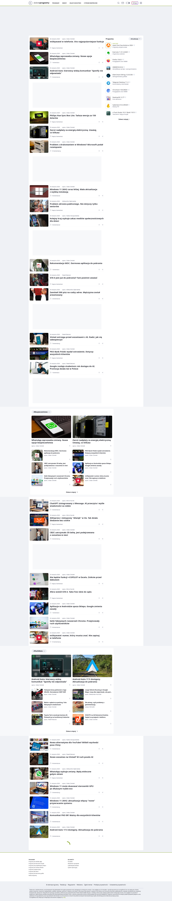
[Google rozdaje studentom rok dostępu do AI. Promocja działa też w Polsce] (39, 368)
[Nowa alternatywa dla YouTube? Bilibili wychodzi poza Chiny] (39, 744)
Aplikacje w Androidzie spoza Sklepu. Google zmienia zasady (98, 464)
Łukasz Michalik (90, 707)
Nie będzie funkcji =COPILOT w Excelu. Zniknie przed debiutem (75, 578)
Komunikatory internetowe (120, 84)
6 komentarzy (56, 539)
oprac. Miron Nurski (68, 501)
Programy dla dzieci (34, 871)
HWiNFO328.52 (118, 67)
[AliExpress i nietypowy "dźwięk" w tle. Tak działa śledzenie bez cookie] (39, 520)
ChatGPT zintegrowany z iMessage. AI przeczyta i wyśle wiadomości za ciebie (77, 504)
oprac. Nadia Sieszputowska (70, 216)
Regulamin (71, 885)
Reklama (80, 885)
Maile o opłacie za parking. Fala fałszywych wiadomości (55, 703)
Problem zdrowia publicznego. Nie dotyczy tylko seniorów (74, 205)
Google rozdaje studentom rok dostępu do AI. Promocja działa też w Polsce (72, 367)
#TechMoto (38, 651)
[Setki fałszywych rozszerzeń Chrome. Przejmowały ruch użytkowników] (37, 480)
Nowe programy (33, 875)
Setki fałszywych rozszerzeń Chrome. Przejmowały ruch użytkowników (57, 477)
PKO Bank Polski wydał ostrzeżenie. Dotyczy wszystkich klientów (71, 352)
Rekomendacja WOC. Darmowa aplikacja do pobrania (76, 263)
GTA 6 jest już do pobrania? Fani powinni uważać (73, 277)
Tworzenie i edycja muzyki (120, 114)
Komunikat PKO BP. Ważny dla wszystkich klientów (75, 815)
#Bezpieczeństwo (41, 412)
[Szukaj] (118, 3)
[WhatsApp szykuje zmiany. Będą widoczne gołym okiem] (39, 773)
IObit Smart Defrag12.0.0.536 (123, 75)
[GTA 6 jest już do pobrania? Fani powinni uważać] (39, 280)
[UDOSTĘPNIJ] (102, 48)
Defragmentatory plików (120, 76)
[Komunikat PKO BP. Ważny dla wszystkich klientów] (39, 817)
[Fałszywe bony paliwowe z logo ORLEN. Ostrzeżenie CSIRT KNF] (37, 694)
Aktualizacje (134, 39)
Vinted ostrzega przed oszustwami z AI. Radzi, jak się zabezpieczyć (76, 338)
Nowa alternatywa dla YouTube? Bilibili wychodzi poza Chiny (74, 743)
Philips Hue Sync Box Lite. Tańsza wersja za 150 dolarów (73, 116)
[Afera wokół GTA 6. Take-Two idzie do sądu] (39, 594)
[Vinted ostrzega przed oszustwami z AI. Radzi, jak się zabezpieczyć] (39, 339)
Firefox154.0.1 (117, 60)
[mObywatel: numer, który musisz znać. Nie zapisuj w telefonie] (78, 480)
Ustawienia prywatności (118, 885)
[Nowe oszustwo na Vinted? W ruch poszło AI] (39, 759)
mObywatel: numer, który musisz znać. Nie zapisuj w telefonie (97, 477)
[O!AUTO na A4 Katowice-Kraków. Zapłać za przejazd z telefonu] (78, 719)
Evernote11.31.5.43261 (120, 52)
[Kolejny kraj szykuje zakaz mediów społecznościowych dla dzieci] (39, 220)
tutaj (64, 897)
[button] (140, 3)
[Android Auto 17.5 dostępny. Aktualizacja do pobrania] (92, 666)
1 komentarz (55, 62)
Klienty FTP (116, 107)
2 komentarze (56, 299)
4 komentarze (56, 196)
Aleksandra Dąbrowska (69, 201)
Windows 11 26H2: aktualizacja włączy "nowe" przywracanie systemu (72, 801)
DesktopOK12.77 (118, 97)
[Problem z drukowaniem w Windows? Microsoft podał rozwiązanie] (39, 146)
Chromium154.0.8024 (120, 90)
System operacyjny (72, 867)
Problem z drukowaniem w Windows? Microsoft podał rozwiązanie (76, 145)
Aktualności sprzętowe (73, 863)
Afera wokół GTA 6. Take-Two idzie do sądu (71, 591)
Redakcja (63, 885)
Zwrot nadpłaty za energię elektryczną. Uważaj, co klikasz (73, 131)
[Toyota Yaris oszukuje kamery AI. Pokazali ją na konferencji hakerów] (37, 719)
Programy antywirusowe (120, 47)
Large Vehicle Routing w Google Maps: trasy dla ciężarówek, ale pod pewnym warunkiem (97, 691)
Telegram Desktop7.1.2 (120, 82)
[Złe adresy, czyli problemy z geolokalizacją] (78, 707)
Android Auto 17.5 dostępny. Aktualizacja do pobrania (87, 680)
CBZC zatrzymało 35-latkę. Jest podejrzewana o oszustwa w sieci (56, 464)
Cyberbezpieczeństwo (73, 865)
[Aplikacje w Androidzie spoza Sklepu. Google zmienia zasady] (78, 467)
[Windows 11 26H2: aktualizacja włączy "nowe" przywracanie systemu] (39, 802)
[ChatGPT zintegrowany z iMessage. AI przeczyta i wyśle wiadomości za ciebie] (39, 505)
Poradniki (70, 861)
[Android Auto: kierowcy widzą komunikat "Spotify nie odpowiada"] (39, 73)
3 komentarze (56, 77)
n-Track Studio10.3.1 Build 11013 (124, 112)
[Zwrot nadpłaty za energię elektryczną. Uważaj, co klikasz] (39, 132)
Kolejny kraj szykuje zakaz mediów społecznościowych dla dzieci (77, 219)
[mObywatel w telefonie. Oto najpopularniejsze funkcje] (39, 43)
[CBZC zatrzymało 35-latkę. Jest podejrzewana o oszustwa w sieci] (37, 467)
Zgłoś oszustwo (75, 3)
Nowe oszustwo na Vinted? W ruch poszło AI (71, 757)
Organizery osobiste (119, 54)
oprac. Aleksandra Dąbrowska (71, 289)
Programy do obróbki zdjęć (35, 861)
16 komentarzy (56, 151)
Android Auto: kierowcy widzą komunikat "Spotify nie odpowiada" (76, 72)
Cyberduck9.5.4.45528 (120, 105)
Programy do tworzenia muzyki (36, 863)
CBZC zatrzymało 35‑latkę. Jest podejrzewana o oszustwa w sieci (72, 533)
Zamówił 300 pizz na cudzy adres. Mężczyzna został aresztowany (75, 293)
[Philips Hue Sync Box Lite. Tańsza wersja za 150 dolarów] (39, 117)
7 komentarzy (56, 343)
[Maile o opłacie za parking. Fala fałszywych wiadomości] (37, 707)
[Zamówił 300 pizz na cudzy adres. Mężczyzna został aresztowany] (39, 294)
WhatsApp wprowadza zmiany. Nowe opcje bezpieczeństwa (71, 57)
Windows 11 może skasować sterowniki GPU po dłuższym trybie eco (72, 787)
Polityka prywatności (101, 885)
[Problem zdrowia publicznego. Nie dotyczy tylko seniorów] (39, 206)
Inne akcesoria (117, 99)
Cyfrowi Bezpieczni (90, 3)
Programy (55, 3)
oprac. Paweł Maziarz (68, 363)
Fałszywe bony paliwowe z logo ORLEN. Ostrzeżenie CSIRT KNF (55, 691)
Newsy (64, 3)
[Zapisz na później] (99, 48)
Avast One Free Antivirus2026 (123, 45)
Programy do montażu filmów (36, 867)
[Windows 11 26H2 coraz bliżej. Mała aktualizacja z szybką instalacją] (39, 191)
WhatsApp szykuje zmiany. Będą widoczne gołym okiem (70, 772)
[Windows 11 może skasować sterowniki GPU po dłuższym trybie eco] (39, 788)
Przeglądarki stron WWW (120, 61)
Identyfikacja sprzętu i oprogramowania (124, 69)
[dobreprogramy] (43, 3)
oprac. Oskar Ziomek (68, 39)
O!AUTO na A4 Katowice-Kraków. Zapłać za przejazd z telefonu (96, 716)
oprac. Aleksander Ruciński (93, 694)
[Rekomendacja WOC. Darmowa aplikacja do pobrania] (39, 265)
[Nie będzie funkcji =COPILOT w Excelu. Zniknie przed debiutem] (39, 579)
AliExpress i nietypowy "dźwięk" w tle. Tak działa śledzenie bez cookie (74, 519)
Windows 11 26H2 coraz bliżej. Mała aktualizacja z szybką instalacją (73, 190)
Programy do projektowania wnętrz (37, 865)
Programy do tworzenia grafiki (36, 873)
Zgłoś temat (88, 885)
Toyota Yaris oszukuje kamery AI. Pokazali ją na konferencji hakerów (56, 716)
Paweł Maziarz (66, 275)
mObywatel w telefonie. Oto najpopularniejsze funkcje (77, 41)
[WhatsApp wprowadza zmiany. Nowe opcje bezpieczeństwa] (39, 58)
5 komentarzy (56, 792)
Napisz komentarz (57, 48)
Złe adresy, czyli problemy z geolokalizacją (94, 703)
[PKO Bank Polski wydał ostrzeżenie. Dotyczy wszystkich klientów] (39, 353)
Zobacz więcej (71, 492)
